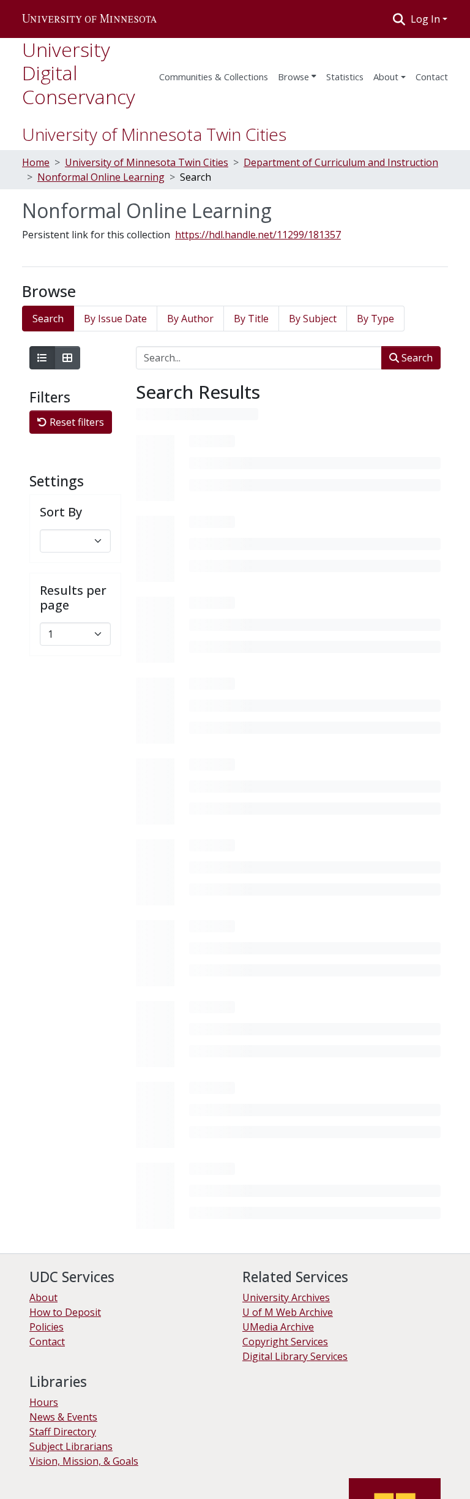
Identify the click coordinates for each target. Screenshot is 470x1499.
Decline (78, 1480)
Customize (129, 1480)
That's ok (31, 1480)
